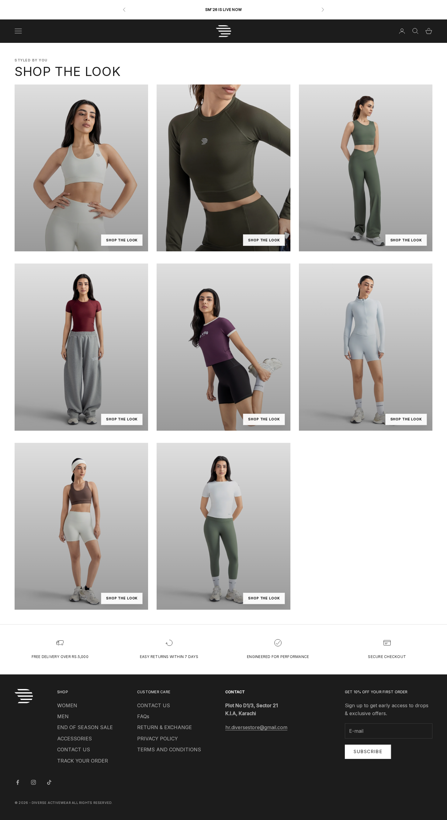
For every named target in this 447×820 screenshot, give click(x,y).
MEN (63, 716)
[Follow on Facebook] (18, 782)
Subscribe (368, 751)
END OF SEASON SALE (85, 727)
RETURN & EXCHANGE (164, 727)
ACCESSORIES (74, 739)
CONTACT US (73, 749)
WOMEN (67, 705)
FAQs (143, 716)
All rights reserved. (92, 803)
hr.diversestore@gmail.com (256, 727)
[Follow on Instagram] (33, 782)
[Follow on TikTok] (49, 782)
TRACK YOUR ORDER (82, 761)
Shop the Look (121, 240)
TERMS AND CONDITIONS (169, 749)
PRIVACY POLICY (157, 739)
